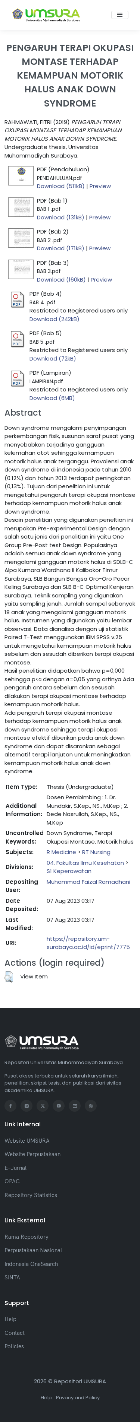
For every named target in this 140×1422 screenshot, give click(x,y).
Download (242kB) (54, 319)
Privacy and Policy (78, 1397)
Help (10, 1319)
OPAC (12, 1181)
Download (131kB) (60, 217)
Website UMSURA (27, 1140)
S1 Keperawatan (69, 871)
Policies (14, 1346)
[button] (8, 977)
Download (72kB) (52, 358)
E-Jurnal (15, 1167)
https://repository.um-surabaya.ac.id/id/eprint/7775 (88, 943)
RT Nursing (96, 852)
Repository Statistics (30, 1195)
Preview (100, 186)
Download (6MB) (52, 398)
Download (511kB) (61, 186)
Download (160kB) (61, 279)
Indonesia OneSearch (31, 1263)
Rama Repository (26, 1236)
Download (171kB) (60, 248)
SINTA (12, 1277)
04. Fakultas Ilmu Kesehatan (85, 863)
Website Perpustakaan (32, 1154)
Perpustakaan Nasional (33, 1250)
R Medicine (61, 852)
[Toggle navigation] (119, 15)
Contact (14, 1332)
